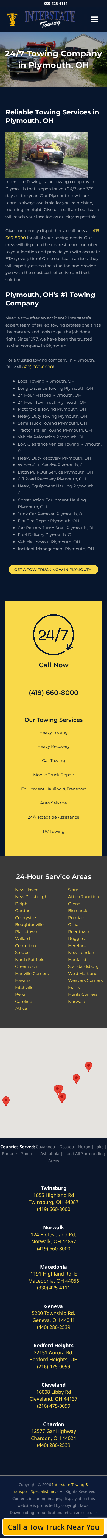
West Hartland (83, 973)
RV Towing (53, 831)
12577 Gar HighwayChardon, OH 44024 (53, 1434)
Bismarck (77, 910)
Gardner (23, 910)
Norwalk (76, 1001)
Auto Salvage (53, 803)
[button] (6, 1101)
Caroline (23, 1001)
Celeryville (25, 917)
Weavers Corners (85, 980)
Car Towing (53, 760)
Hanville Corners (32, 973)
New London (81, 952)
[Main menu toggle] (94, 19)
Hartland (77, 959)
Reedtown (78, 931)
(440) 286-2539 (53, 1327)
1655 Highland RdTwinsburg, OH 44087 (53, 1198)
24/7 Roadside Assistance (53, 817)
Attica (21, 1008)
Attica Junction (83, 896)
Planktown (26, 931)
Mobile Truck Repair (53, 774)
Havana (23, 980)
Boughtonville (29, 924)
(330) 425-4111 (53, 1287)
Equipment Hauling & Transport (53, 789)
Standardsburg (83, 966)
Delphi (22, 903)
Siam (73, 889)
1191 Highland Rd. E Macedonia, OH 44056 (53, 1277)
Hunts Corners (82, 994)
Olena (74, 903)
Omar (74, 924)
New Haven (27, 889)
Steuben (23, 952)
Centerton (25, 945)
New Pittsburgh (31, 896)
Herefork (77, 945)
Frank (74, 987)
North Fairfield (30, 959)
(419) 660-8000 (37, 367)
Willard (22, 938)
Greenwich (26, 966)
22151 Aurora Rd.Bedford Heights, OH (53, 1356)
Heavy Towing (53, 732)
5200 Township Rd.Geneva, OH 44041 (53, 1316)
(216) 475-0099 (53, 1366)
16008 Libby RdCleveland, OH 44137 (53, 1395)
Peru (20, 994)
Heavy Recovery (53, 746)
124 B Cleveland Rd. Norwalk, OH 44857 (53, 1238)
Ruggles (76, 938)
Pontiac (76, 917)
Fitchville (24, 987)
